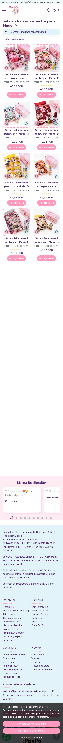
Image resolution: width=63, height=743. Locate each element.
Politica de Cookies (12, 629)
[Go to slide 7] (38, 518)
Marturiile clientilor (12, 625)
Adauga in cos (16, 94)
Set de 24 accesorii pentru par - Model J (46, 184)
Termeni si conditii (12, 618)
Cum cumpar (37, 654)
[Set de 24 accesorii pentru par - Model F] (16, 222)
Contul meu (9, 658)
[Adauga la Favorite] (26, 68)
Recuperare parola (12, 669)
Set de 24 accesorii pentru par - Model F (17, 240)
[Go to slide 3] (21, 518)
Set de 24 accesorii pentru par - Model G (16, 131)
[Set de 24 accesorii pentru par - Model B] (46, 114)
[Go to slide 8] (42, 518)
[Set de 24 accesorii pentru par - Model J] (46, 166)
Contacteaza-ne (39, 606)
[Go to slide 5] (29, 518)
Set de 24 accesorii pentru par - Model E (47, 76)
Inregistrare (9, 662)
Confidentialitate (11, 621)
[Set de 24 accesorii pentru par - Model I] (16, 58)
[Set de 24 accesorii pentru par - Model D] (16, 166)
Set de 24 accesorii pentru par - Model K (46, 240)
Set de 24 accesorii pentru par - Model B (46, 131)
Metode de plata (40, 665)
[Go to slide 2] (16, 518)
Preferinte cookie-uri (31, 737)
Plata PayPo (37, 625)
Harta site (36, 618)
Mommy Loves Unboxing (16, 610)
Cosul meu (36, 662)
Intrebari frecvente (41, 614)
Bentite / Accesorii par (17, 82)
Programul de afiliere (14, 632)
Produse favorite (11, 676)
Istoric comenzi (10, 673)
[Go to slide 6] (33, 518)
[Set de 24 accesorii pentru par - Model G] (16, 114)
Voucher (35, 658)
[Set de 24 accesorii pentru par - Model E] (46, 58)
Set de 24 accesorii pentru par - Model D (16, 184)
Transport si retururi (41, 669)
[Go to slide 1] (12, 518)
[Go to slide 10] (51, 518)
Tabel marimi (9, 614)
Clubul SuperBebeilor (14, 654)
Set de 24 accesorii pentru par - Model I (16, 76)
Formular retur (10, 665)
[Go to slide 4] (25, 518)
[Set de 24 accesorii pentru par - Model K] (46, 222)
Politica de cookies (21, 713)
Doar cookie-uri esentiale (31, 731)
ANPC (34, 621)
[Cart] (59, 10)
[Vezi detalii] (6, 68)
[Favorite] (54, 10)
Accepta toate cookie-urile (31, 723)
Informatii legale (39, 610)
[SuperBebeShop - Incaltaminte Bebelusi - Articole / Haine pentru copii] (15, 10)
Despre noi (8, 606)
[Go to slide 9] (46, 518)
